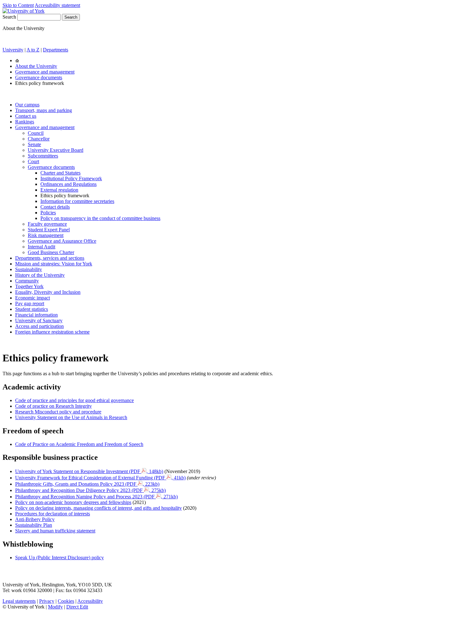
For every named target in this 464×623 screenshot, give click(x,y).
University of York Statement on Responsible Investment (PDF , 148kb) (89, 471)
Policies (48, 212)
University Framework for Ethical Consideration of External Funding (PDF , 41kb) (100, 477)
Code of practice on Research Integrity (53, 406)
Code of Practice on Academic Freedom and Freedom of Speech (79, 444)
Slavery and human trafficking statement (55, 530)
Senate (34, 144)
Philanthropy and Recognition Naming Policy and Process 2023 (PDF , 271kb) (96, 496)
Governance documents (38, 77)
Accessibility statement (57, 5)
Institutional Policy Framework (71, 178)
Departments (55, 49)
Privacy (46, 601)
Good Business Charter (51, 252)
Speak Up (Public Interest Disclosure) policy (59, 557)
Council (36, 133)
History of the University (40, 275)
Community (27, 280)
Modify (55, 606)
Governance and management (44, 71)
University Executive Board (55, 150)
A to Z (33, 49)
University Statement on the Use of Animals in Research (71, 417)
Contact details (55, 207)
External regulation (59, 190)
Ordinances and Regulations (68, 184)
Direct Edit (77, 606)
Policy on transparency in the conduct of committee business (100, 218)
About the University (36, 66)
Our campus (27, 104)
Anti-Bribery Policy (35, 519)
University (13, 49)
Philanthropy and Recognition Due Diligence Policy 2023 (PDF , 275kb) (90, 490)
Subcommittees (43, 155)
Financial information (36, 314)
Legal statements (19, 601)
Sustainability (28, 269)
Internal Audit (41, 246)
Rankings (24, 121)
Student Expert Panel (49, 229)
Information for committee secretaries (77, 201)
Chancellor (39, 138)
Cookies (66, 601)
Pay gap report (29, 303)
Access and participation (39, 326)
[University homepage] (17, 60)
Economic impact (32, 297)
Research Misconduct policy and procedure (58, 411)
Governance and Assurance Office (62, 241)
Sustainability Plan (33, 525)
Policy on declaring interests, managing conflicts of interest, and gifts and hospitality (98, 508)
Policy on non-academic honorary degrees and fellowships (73, 502)
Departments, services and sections (49, 258)
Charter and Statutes (60, 172)
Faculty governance (47, 224)
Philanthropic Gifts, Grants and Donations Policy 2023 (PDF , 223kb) (87, 484)
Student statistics (31, 309)
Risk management (45, 235)
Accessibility (90, 601)
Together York (29, 286)
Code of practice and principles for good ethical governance (74, 400)
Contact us (25, 116)
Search (9, 17)
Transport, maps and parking (43, 110)
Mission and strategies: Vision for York (53, 263)
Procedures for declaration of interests (52, 513)
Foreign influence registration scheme (52, 332)
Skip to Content (18, 5)
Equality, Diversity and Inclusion (47, 292)
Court (33, 161)
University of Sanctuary (38, 320)
